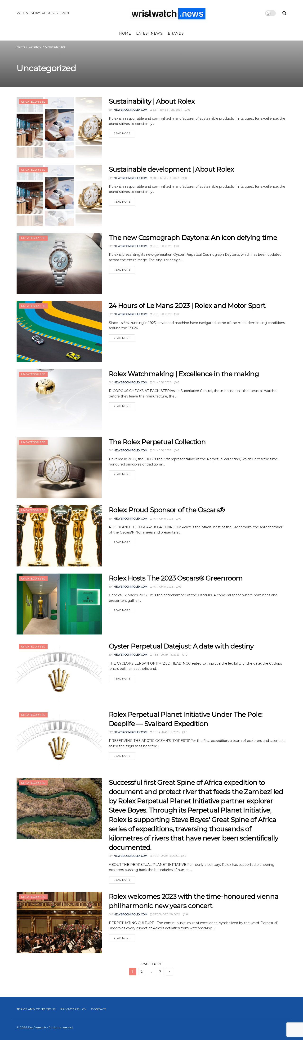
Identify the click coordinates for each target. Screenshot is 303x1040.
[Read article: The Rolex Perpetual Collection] (59, 467)
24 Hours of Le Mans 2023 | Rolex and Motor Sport (187, 305)
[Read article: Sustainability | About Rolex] (59, 127)
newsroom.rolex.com (130, 109)
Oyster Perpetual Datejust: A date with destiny (181, 646)
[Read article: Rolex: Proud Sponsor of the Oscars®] (59, 535)
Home (125, 33)
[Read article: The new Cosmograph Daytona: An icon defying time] (59, 263)
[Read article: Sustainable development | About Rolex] (59, 195)
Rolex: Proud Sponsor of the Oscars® (167, 510)
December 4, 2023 (165, 178)
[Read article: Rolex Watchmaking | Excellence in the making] (59, 399)
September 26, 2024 (167, 109)
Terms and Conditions (36, 1009)
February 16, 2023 (165, 654)
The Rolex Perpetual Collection (157, 442)
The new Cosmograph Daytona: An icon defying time (193, 237)
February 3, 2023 (165, 856)
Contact (98, 1009)
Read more (124, 133)
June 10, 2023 (161, 246)
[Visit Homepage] (167, 13)
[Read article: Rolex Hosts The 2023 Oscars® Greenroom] (59, 604)
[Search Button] (284, 13)
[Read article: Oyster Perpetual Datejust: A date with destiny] (59, 672)
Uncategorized (55, 46)
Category (35, 46)
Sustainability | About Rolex (152, 101)
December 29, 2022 (166, 914)
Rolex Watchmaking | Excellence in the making (184, 374)
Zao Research (37, 1027)
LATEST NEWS (149, 33)
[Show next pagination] (169, 972)
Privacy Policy (73, 1009)
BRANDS (176, 33)
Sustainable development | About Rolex (171, 169)
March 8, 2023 (162, 518)
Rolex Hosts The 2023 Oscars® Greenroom (176, 578)
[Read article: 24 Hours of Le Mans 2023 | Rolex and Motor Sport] (59, 331)
